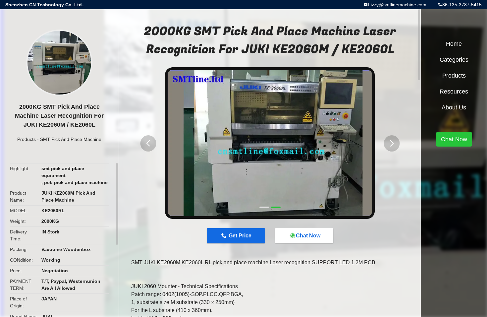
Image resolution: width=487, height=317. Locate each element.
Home (454, 43)
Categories (454, 59)
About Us (454, 107)
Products (26, 139)
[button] (148, 143)
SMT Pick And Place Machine (70, 139)
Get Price (240, 235)
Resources (454, 91)
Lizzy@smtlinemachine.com (397, 4)
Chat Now (308, 235)
